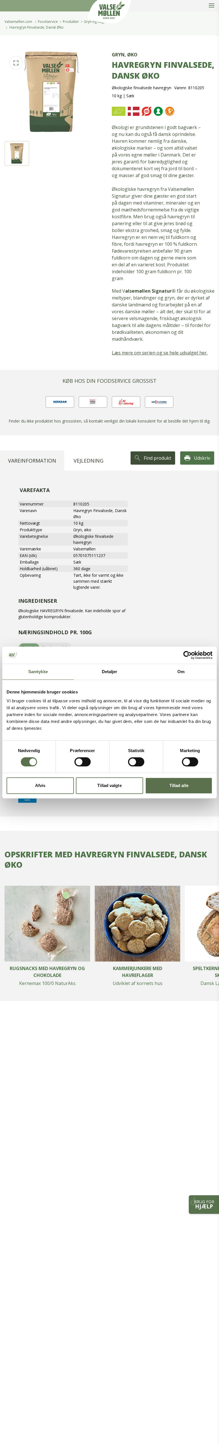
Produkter (71, 21)
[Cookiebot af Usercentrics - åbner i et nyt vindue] (187, 655)
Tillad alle (178, 785)
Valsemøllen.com (18, 21)
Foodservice (48, 21)
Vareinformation (32, 460)
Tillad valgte (109, 785)
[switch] (82, 761)
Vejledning (89, 460)
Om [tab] (180, 671)
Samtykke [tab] (38, 671)
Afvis (40, 785)
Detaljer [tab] (109, 671)
